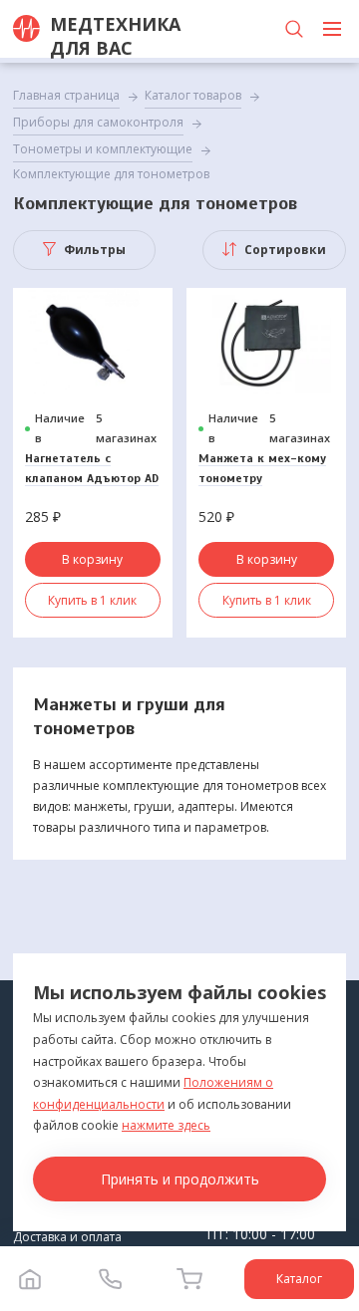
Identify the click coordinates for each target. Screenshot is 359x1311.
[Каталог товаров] (332, 29)
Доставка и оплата (67, 1236)
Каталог (299, 1278)
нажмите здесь (166, 1125)
